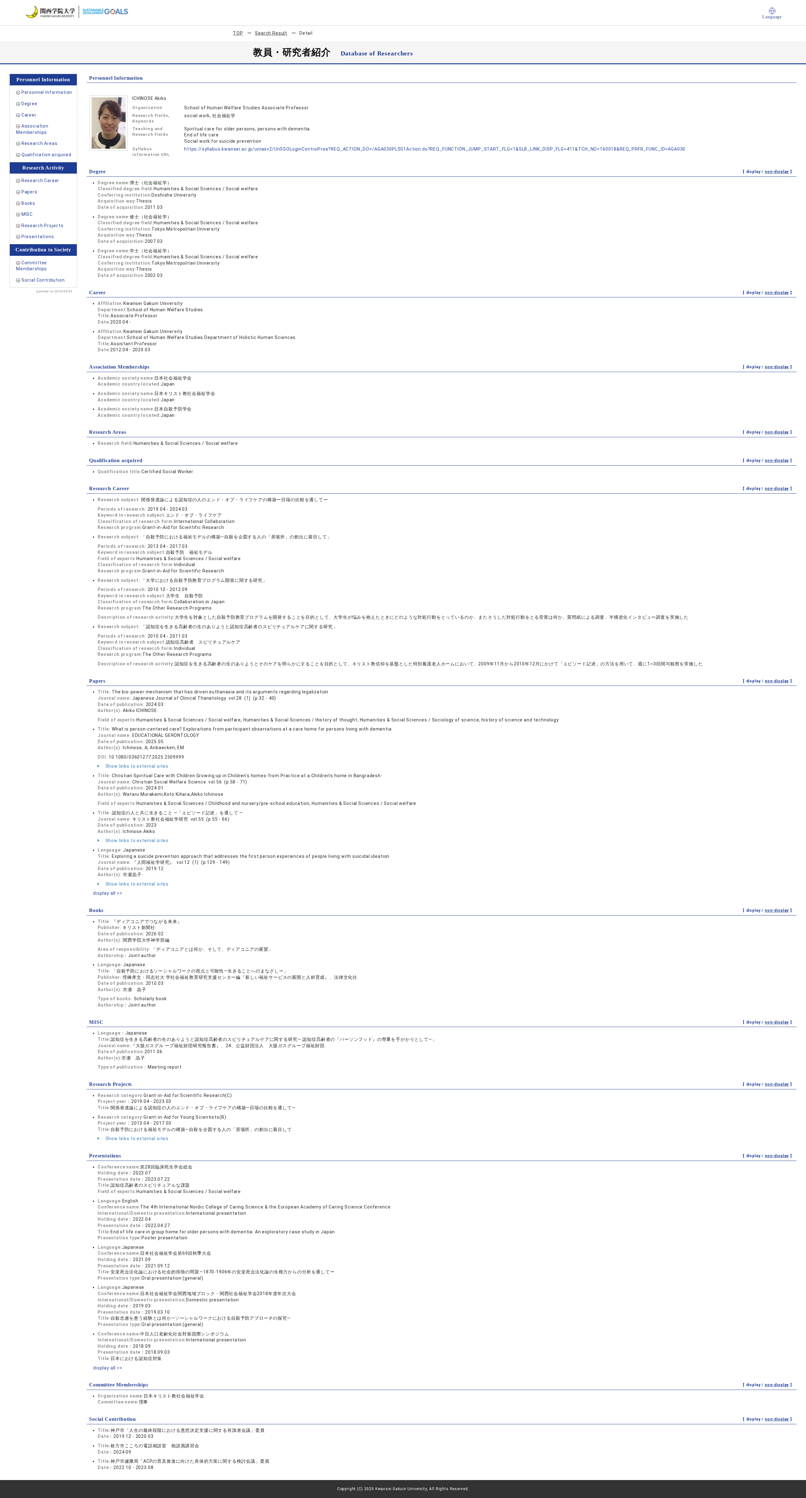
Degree (29, 103)
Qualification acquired (46, 154)
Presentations (37, 236)
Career (29, 115)
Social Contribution (43, 280)
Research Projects (42, 225)
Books (28, 203)
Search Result (271, 33)
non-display (777, 171)
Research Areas (39, 143)
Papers (29, 191)
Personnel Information (46, 92)
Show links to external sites (136, 766)
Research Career (40, 180)
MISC (27, 214)
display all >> (107, 893)
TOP (238, 33)
